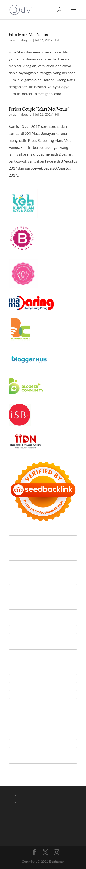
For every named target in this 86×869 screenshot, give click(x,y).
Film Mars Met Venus (28, 34)
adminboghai (22, 40)
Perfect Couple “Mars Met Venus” (39, 109)
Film (58, 40)
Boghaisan (56, 861)
